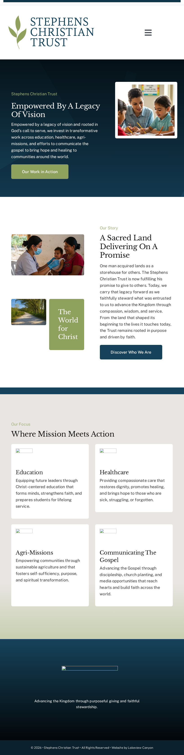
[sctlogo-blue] (51, 12)
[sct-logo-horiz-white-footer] (90, 668)
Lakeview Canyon (140, 748)
